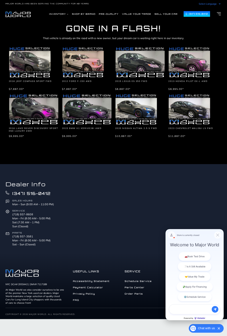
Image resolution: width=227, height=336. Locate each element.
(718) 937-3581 (22, 236)
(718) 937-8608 (22, 214)
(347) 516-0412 (31, 193)
